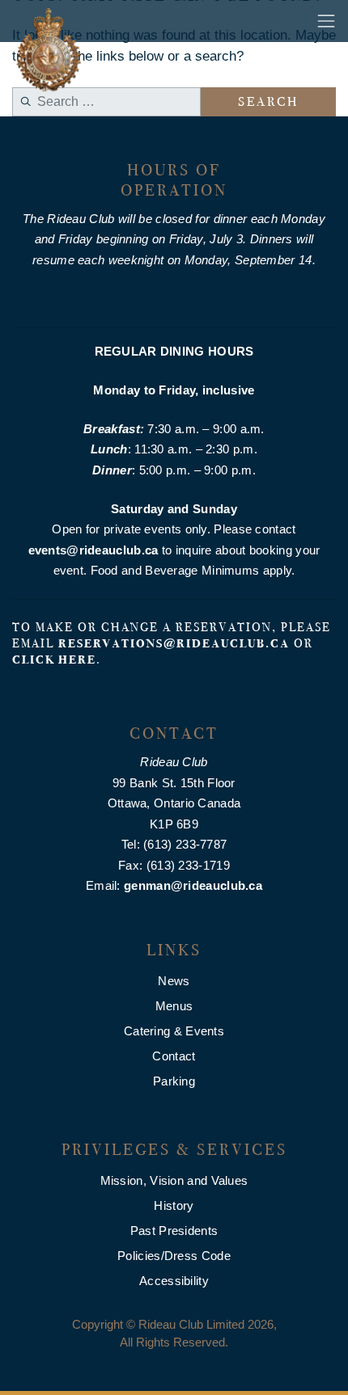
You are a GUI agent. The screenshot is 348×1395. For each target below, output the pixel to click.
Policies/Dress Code (174, 1255)
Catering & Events (174, 1031)
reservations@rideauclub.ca (174, 643)
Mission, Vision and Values (174, 1180)
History (173, 1205)
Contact (173, 1056)
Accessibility (174, 1281)
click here (54, 659)
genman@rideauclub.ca (193, 885)
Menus (174, 1006)
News (173, 981)
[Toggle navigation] (326, 21)
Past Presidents (174, 1230)
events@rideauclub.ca (93, 550)
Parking (174, 1081)
